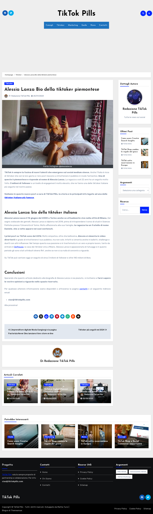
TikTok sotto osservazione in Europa (128, 163)
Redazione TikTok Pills (20, 96)
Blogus (5, 510)
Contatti (103, 25)
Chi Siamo (46, 479)
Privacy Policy (86, 472)
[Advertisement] (76, 49)
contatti (83, 289)
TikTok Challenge (124, 477)
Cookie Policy (86, 479)
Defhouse (19, 247)
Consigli (49, 25)
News (93, 25)
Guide (84, 25)
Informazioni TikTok (138, 472)
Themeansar (16, 510)
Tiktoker (60, 25)
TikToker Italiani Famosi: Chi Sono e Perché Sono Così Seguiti (20, 391)
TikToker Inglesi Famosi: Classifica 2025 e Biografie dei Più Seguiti (56, 391)
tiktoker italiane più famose (19, 197)
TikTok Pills (76, 13)
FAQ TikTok (121, 472)
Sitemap (84, 485)
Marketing (73, 25)
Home (44, 472)
